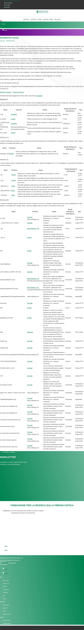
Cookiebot (39, 96)
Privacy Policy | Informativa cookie (5, 626)
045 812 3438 (4, 563)
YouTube (29, 217)
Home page (2, 40)
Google (13, 119)
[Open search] (2, 24)
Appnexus (30, 332)
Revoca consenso (18, 92)
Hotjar (13, 186)
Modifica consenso (5, 92)
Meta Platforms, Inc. (33, 228)
